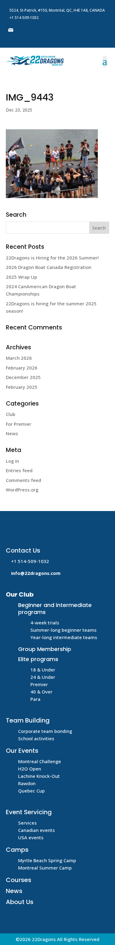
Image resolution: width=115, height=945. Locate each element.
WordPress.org (22, 490)
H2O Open (29, 769)
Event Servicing (29, 812)
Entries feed (19, 470)
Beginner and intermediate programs (55, 608)
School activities (36, 738)
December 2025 (23, 377)
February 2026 (21, 368)
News (12, 433)
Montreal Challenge (39, 761)
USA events (31, 837)
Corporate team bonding (45, 731)
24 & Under (42, 677)
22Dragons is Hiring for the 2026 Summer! (52, 258)
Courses (18, 880)
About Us (19, 902)
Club (10, 414)
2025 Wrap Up (21, 277)
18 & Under (42, 670)
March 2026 (19, 358)
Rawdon (27, 783)
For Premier (18, 424)
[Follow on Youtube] (35, 30)
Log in (12, 461)
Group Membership (44, 649)
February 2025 (21, 387)
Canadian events (36, 830)
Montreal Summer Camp (45, 868)
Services (27, 823)
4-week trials (44, 623)
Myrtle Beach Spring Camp (47, 860)
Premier (39, 684)
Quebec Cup (31, 791)
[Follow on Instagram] (47, 30)
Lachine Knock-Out (39, 776)
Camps (17, 849)
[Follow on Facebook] (23, 30)
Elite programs (38, 659)
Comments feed (23, 480)
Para (35, 699)
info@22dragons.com (35, 573)
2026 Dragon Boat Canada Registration (49, 267)
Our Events (22, 750)
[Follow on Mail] (11, 30)
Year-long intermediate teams (63, 637)
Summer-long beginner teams (63, 630)
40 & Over (41, 692)
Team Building (28, 720)
